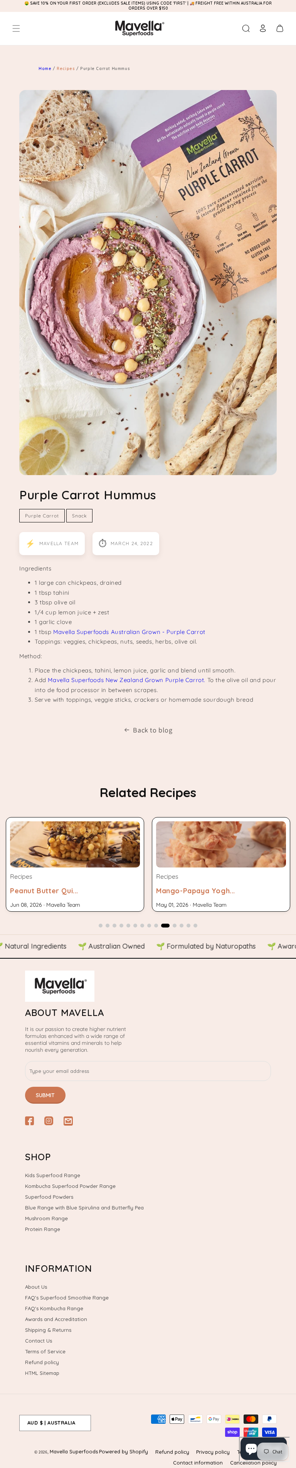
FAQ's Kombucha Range (54, 1308)
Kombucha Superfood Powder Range (70, 1186)
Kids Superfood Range (52, 1175)
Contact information (198, 1463)
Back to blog (152, 730)
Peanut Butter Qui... (44, 890)
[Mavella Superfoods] (148, 986)
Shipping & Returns (48, 1330)
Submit (45, 1095)
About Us (36, 1287)
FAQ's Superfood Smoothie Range (67, 1298)
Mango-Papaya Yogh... (195, 890)
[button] (16, 28)
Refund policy (42, 1362)
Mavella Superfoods (74, 1451)
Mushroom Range (46, 1218)
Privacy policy (213, 1452)
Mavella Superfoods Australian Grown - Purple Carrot (130, 632)
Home (45, 68)
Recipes (66, 68)
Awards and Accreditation (56, 1319)
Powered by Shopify (123, 1451)
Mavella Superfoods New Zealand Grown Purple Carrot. (126, 680)
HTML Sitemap (42, 1373)
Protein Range (42, 1229)
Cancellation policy (253, 1463)
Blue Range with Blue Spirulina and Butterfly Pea (84, 1207)
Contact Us (38, 1341)
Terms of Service (45, 1351)
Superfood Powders (49, 1197)
